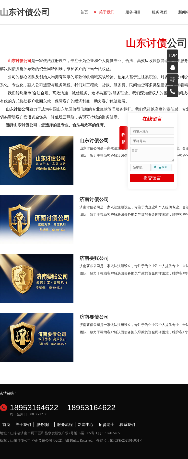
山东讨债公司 (25, 12)
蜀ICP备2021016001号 (126, 440)
